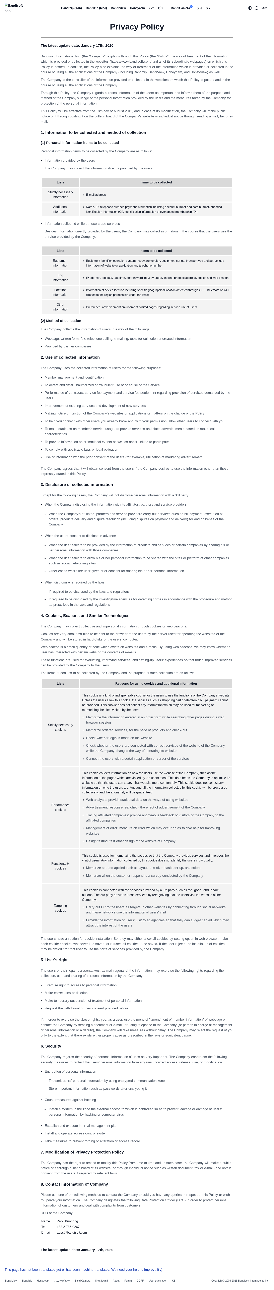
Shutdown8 (101, 1280)
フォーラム (204, 8)
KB (174, 1280)
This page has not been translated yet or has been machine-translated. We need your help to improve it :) (83, 1270)
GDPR (140, 1280)
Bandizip (27, 1280)
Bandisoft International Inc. (253, 1280)
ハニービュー (158, 8)
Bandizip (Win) (71, 8)
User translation (158, 1280)
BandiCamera (181, 8)
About (116, 1280)
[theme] (250, 8)
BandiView (118, 8)
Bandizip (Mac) (96, 8)
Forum (128, 1280)
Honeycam (137, 8)
